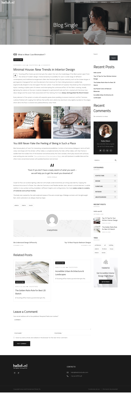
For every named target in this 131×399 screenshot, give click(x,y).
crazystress (33, 65)
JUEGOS (78, 2)
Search (96, 54)
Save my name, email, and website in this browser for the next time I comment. (42, 338)
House (111, 249)
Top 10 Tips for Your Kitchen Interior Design (110, 219)
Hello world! (97, 72)
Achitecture (18, 60)
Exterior (17, 205)
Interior (24, 205)
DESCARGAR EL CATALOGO (91, 2)
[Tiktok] (18, 373)
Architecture (98, 245)
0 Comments (45, 65)
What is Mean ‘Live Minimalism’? (31, 54)
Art (105, 245)
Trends (31, 205)
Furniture (99, 186)
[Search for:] (106, 160)
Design (97, 181)
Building (111, 245)
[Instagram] (14, 373)
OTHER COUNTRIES (115, 2)
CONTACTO (104, 2)
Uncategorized (100, 197)
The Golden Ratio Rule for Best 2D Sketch (109, 228)
